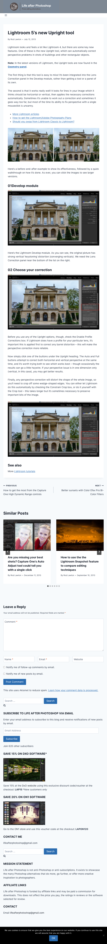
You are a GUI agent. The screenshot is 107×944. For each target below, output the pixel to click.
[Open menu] (5, 15)
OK (53, 938)
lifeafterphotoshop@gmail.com (27, 912)
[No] (103, 935)
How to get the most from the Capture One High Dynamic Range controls (24, 490)
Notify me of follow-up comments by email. (30, 667)
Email (43, 659)
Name (9, 659)
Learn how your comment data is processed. (73, 690)
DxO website (29, 785)
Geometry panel (17, 66)
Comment (11, 621)
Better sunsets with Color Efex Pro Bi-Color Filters (82, 490)
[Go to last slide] (8, 551)
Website (78, 659)
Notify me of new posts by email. (24, 673)
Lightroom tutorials (24, 471)
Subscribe (11, 738)
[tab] (48, 586)
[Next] (99, 551)
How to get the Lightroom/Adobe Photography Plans (42, 117)
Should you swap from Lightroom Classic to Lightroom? (43, 121)
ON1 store (20, 829)
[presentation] (27, 535)
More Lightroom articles (26, 114)
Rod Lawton (16, 39)
